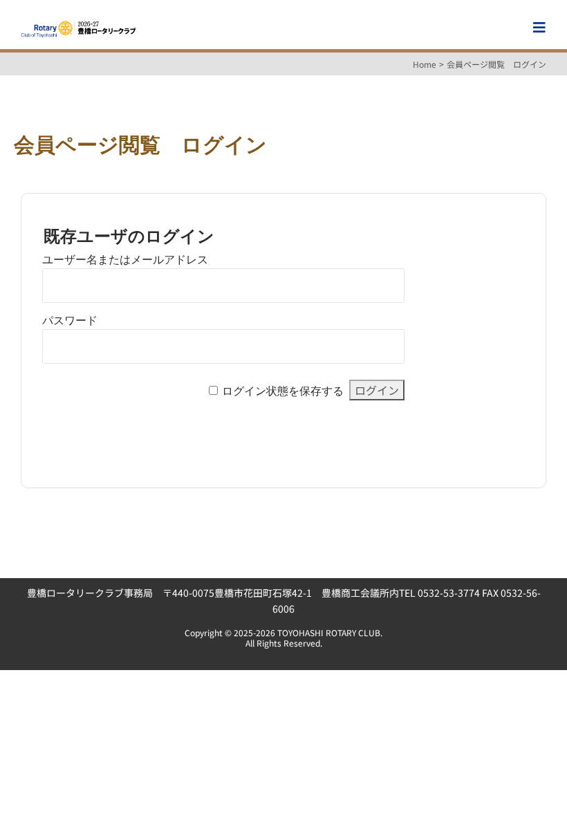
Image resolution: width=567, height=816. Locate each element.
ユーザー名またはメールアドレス (125, 260)
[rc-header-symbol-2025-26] (78, 24)
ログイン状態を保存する (283, 391)
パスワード (69, 320)
